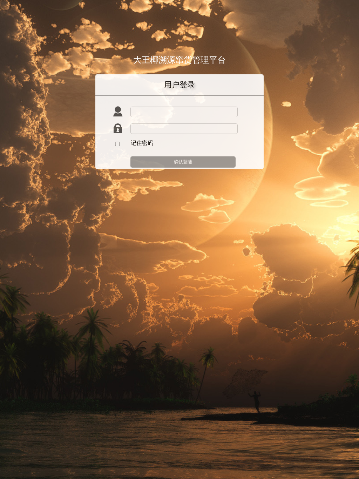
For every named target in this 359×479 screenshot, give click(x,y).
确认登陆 (183, 161)
